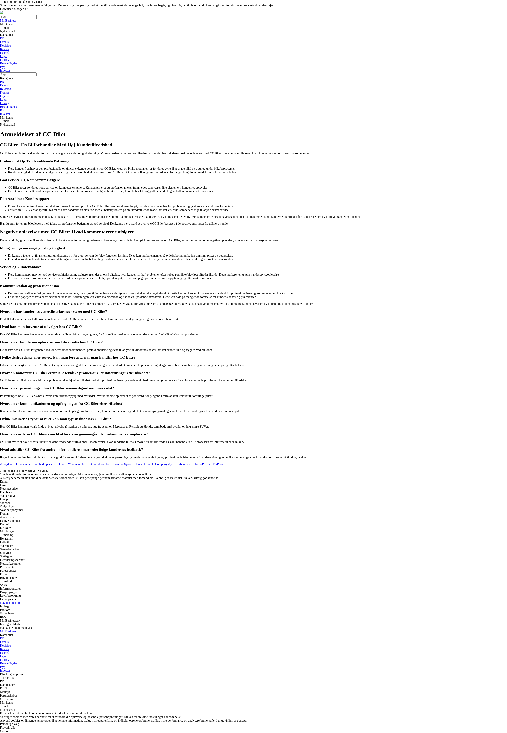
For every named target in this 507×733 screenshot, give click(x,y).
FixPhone (219, 464)
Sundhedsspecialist (44, 464)
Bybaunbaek (184, 464)
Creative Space (122, 464)
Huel (62, 464)
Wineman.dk (76, 464)
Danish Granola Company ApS (154, 464)
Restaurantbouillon (98, 464)
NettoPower (202, 464)
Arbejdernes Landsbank (15, 464)
